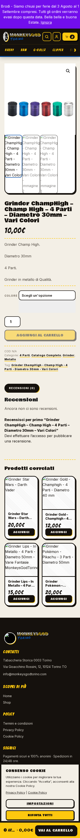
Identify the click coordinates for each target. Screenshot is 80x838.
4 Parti (25, 355)
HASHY (9, 50)
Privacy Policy (13, 730)
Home (7, 696)
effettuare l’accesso (29, 436)
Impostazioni (40, 804)
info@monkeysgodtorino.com (24, 674)
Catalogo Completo (46, 355)
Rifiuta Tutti (40, 815)
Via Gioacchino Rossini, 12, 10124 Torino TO (35, 667)
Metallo (10, 359)
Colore (11, 295)
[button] (68, 71)
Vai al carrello (55, 830)
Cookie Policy (13, 736)
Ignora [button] (46, 22)
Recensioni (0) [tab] (22, 388)
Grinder (68, 355)
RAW (24, 50)
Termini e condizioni (18, 723)
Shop (7, 702)
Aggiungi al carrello (40, 335)
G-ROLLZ (39, 50)
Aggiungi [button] (21, 532)
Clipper (58, 50)
